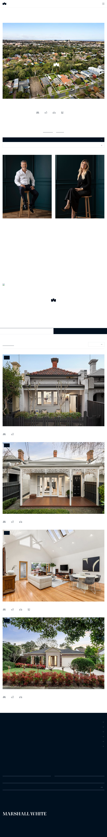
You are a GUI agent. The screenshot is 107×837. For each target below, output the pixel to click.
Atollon (33, 823)
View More (94, 344)
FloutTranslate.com (18, 826)
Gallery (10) (48, 131)
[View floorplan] (101, 96)
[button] (53, 300)
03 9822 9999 (8, 797)
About (6, 746)
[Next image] (101, 61)
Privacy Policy (7, 823)
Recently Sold (8, 344)
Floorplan (60, 131)
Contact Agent (27, 331)
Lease (6, 732)
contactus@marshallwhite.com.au (16, 800)
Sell (5, 727)
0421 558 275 (61, 229)
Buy (4, 722)
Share (7, 145)
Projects (7, 737)
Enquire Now (80, 331)
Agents (6, 741)
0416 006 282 (8, 229)
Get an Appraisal (12, 140)
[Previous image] (6, 61)
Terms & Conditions (8, 821)
